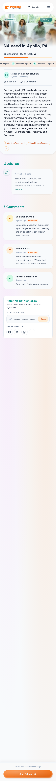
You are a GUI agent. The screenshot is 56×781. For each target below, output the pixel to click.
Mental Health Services (38, 143)
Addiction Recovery (14, 143)
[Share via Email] (32, 332)
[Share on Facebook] (9, 332)
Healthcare (10, 20)
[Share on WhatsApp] (24, 332)
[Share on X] (17, 332)
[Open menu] (49, 7)
